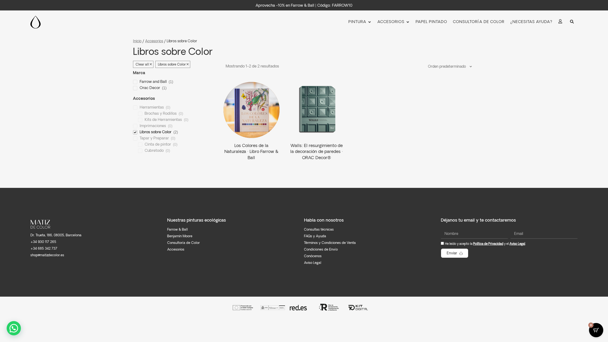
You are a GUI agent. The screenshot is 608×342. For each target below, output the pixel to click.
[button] (360, 22)
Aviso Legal (517, 244)
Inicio (137, 41)
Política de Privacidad (488, 244)
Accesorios (154, 41)
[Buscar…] (572, 22)
